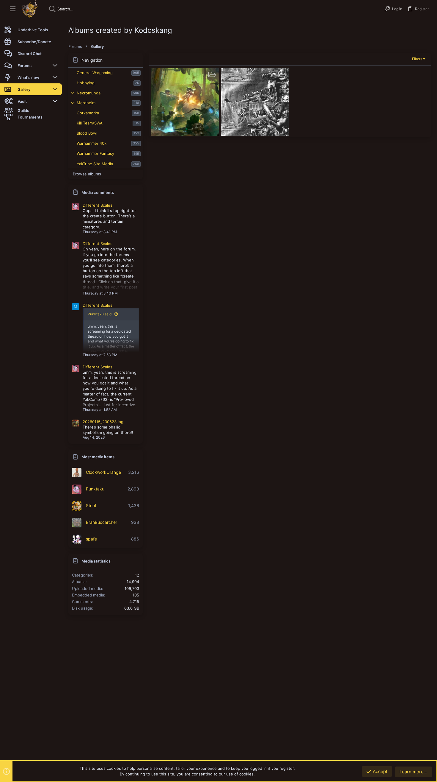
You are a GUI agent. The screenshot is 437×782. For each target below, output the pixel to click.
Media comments (97, 192)
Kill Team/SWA (90, 123)
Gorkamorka (88, 112)
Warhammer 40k (91, 143)
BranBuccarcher (101, 522)
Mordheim (86, 102)
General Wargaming (95, 72)
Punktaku (95, 488)
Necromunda (88, 93)
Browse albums (87, 174)
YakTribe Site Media (95, 163)
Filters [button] (417, 59)
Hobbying (86, 82)
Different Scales (97, 205)
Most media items (97, 456)
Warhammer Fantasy (95, 153)
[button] (12, 9)
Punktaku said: (100, 314)
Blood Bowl (87, 133)
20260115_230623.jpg (103, 421)
